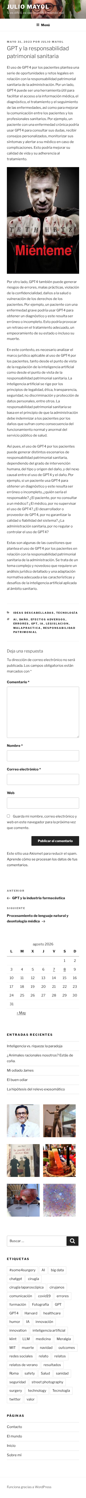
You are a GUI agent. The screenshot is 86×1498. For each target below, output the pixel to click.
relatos (60, 1356)
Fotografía (40, 1304)
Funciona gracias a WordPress (29, 1487)
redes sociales (21, 1356)
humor (14, 1322)
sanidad (62, 1373)
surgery (15, 1391)
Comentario (18, 682)
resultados (52, 1365)
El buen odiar (17, 1080)
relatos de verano (23, 1365)
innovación (44, 1322)
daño (24, 619)
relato (43, 1356)
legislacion (57, 623)
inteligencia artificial (49, 1330)
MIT (12, 1348)
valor (31, 1399)
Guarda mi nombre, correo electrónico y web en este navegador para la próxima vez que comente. (42, 822)
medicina (43, 1339)
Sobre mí (14, 1455)
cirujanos (57, 1287)
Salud (45, 1373)
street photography (47, 1382)
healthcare (52, 1313)
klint (13, 1339)
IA (42, 623)
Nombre (15, 746)
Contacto (14, 1427)
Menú (45, 25)
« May (21, 1013)
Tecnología (67, 612)
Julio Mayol (28, 6)
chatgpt (15, 1279)
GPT (34, 623)
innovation (18, 1330)
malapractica (27, 628)
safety (30, 1373)
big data (57, 1270)
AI (15, 619)
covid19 (44, 1296)
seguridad (17, 1382)
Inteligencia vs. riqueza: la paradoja (34, 1046)
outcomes (66, 1348)
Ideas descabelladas (33, 612)
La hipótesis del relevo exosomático (36, 1089)
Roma (14, 1373)
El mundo (14, 1436)
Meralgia (64, 1339)
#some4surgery (22, 1270)
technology (37, 1391)
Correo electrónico (24, 769)
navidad (46, 1348)
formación (17, 1304)
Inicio (11, 1446)
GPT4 (14, 1313)
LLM (26, 1339)
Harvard (31, 1313)
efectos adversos (48, 619)
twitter (15, 1399)
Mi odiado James (20, 1070)
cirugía (33, 1279)
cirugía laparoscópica (26, 1287)
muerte (28, 1348)
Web (10, 793)
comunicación (20, 1296)
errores (21, 623)
